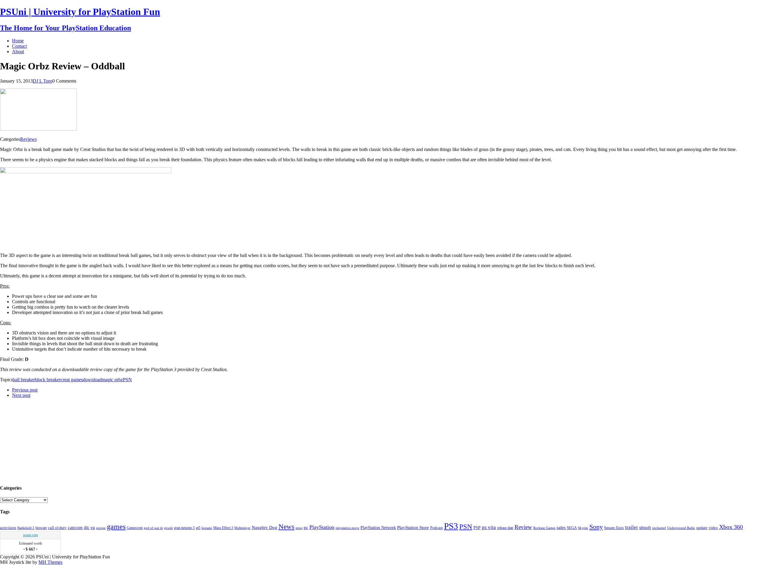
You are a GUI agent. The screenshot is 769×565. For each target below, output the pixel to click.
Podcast (436, 528)
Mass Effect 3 (223, 528)
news (299, 528)
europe (101, 528)
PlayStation (321, 527)
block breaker (48, 379)
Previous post (25, 389)
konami (207, 528)
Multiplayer (242, 528)
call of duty (57, 528)
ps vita (489, 527)
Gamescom (135, 528)
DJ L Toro (42, 80)
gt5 (198, 528)
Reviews (28, 139)
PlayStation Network (378, 527)
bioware (41, 528)
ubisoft (645, 527)
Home (18, 40)
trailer (631, 527)
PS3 (451, 526)
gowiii (168, 528)
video (713, 527)
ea (93, 527)
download (92, 379)
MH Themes (50, 562)
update (701, 527)
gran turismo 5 (184, 528)
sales (561, 527)
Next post (21, 395)
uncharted (659, 528)
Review (523, 527)
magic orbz (112, 379)
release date (505, 528)
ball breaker (24, 379)
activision (8, 528)
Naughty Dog (264, 527)
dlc (87, 527)
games (116, 526)
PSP (477, 527)
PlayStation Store (413, 527)
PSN (127, 379)
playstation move (347, 528)
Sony (596, 526)
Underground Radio (681, 528)
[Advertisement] (45, 440)
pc (306, 527)
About (18, 51)
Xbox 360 (731, 527)
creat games (72, 379)
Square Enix (614, 527)
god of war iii (153, 528)
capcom (75, 527)
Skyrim (583, 528)
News (286, 526)
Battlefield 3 (25, 528)
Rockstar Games (544, 528)
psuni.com (30, 535)
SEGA (572, 528)
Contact (19, 46)
